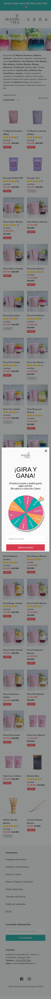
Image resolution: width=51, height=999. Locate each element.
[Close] (45, 450)
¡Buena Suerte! (25, 547)
